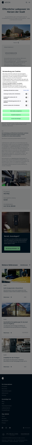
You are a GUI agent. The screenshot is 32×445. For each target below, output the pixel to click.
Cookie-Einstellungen (16, 118)
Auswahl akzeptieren (16, 114)
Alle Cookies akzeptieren (16, 111)
